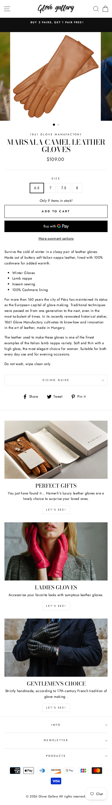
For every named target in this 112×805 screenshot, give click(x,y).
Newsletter (56, 740)
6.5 (37, 187)
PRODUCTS (56, 756)
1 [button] (54, 125)
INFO (56, 725)
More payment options (56, 238)
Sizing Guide (56, 380)
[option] (56, 22)
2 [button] (59, 125)
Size (56, 178)
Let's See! (56, 606)
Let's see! (56, 510)
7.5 (63, 187)
